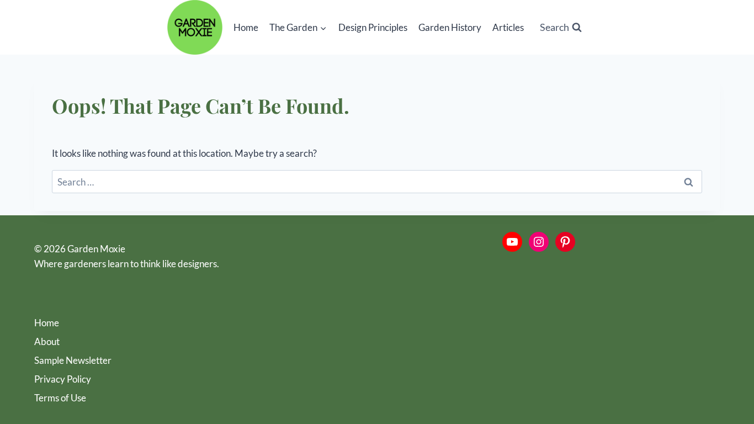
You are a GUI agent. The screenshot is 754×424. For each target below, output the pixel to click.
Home (245, 27)
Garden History (449, 27)
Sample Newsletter (72, 360)
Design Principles (372, 27)
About (47, 341)
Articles (508, 27)
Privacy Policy (62, 379)
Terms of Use (60, 398)
